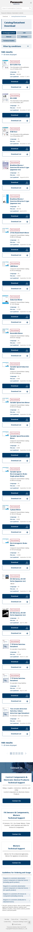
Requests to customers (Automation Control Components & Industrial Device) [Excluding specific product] (15, 880)
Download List (20, 87)
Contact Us (16, 801)
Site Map (6, 919)
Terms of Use (14, 919)
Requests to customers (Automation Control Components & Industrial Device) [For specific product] (15, 888)
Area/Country (17, 924)
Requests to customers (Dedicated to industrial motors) (14, 901)
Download (14, 81)
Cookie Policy (7, 921)
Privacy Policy (23, 919)
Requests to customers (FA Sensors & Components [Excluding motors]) (14, 895)
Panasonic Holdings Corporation (21, 921)
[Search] (30, 8)
